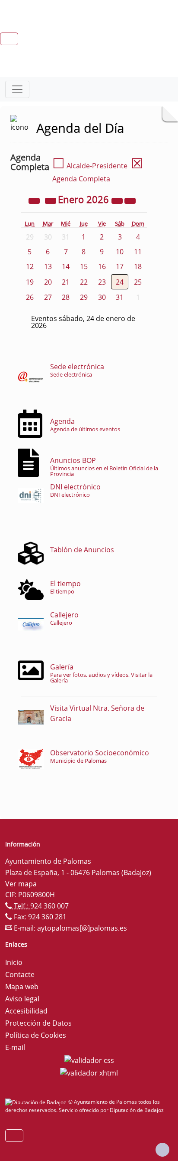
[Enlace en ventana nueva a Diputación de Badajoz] (36, 1101)
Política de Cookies (35, 1035)
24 (120, 282)
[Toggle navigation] (17, 89)
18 (138, 266)
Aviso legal (22, 999)
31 (120, 297)
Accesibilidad (26, 1011)
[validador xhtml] (89, 1072)
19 (30, 282)
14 (66, 266)
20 (48, 282)
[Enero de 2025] (35, 200)
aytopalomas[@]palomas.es (82, 928)
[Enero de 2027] (117, 200)
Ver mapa (21, 884)
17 (120, 266)
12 (30, 266)
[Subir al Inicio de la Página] (162, 1150)
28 (66, 297)
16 (102, 266)
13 (48, 266)
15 (84, 266)
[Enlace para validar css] (89, 1059)
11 (138, 251)
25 (138, 282)
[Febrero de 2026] (130, 200)
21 (66, 282)
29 (84, 297)
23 (102, 282)
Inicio (13, 962)
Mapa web (21, 986)
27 (48, 297)
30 (102, 297)
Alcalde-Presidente (89, 166)
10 (120, 251)
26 (30, 297)
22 (84, 282)
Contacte (20, 974)
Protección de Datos (38, 1023)
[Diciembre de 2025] (51, 200)
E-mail (15, 1047)
